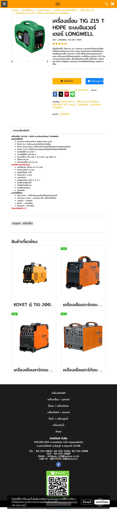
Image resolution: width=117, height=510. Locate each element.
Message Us (97, 81)
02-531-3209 (62, 451)
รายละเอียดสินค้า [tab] (21, 130)
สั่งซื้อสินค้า (68, 81)
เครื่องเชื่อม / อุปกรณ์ (58, 399)
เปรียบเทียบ (82, 90)
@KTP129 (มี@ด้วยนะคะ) (64, 459)
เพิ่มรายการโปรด (62, 90)
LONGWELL (83, 104)
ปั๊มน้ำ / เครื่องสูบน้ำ (58, 419)
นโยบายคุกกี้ (21, 505)
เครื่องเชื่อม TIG (60, 104)
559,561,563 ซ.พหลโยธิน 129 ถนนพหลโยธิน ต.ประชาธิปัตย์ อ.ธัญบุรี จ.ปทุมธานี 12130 (58, 444)
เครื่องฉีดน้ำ (58, 425)
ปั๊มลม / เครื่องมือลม (58, 406)
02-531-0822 (44, 451)
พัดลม (58, 431)
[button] (105, 4)
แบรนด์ (72, 104)
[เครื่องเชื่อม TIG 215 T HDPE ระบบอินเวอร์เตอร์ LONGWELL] (30, 37)
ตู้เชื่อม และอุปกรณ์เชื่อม (88, 101)
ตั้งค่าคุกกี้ (87, 502)
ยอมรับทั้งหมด (102, 502)
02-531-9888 (80, 451)
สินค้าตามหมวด (68, 101)
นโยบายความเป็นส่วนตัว (67, 502)
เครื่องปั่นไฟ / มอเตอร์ (58, 412)
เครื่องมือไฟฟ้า (59, 393)
